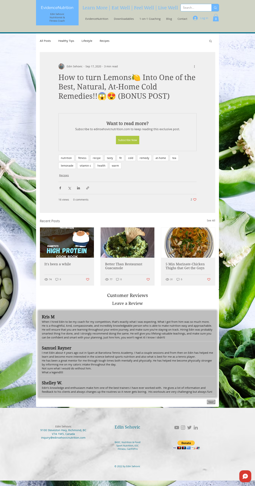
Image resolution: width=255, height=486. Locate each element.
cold (130, 158)
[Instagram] (183, 427)
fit (120, 158)
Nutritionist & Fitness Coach (57, 19)
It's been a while (57, 264)
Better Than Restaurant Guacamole (123, 266)
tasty (110, 158)
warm (115, 165)
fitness (82, 158)
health (101, 165)
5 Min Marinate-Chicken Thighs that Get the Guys (185, 266)
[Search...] (215, 7)
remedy (144, 158)
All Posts (45, 41)
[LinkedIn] (196, 427)
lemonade (67, 165)
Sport (119, 445)
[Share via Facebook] (60, 188)
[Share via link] (87, 188)
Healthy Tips (66, 41)
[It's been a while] (67, 242)
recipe (97, 158)
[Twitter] (189, 427)
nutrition (66, 158)
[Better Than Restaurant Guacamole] (128, 242)
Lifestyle (87, 41)
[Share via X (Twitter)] (69, 188)
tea (174, 158)
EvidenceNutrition (57, 7)
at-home (161, 158)
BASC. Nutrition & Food (127, 442)
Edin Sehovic (127, 427)
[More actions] (194, 66)
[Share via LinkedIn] (78, 188)
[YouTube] (177, 427)
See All (211, 220)
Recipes (104, 41)
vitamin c (85, 165)
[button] (216, 17)
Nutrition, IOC (130, 445)
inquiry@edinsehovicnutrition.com (63, 437)
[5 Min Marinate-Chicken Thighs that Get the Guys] (188, 242)
